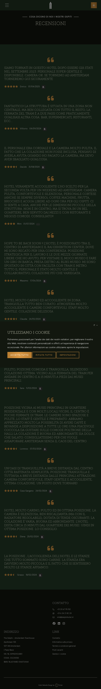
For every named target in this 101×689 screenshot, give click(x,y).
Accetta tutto (19, 355)
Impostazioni (68, 355)
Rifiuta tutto (44, 355)
